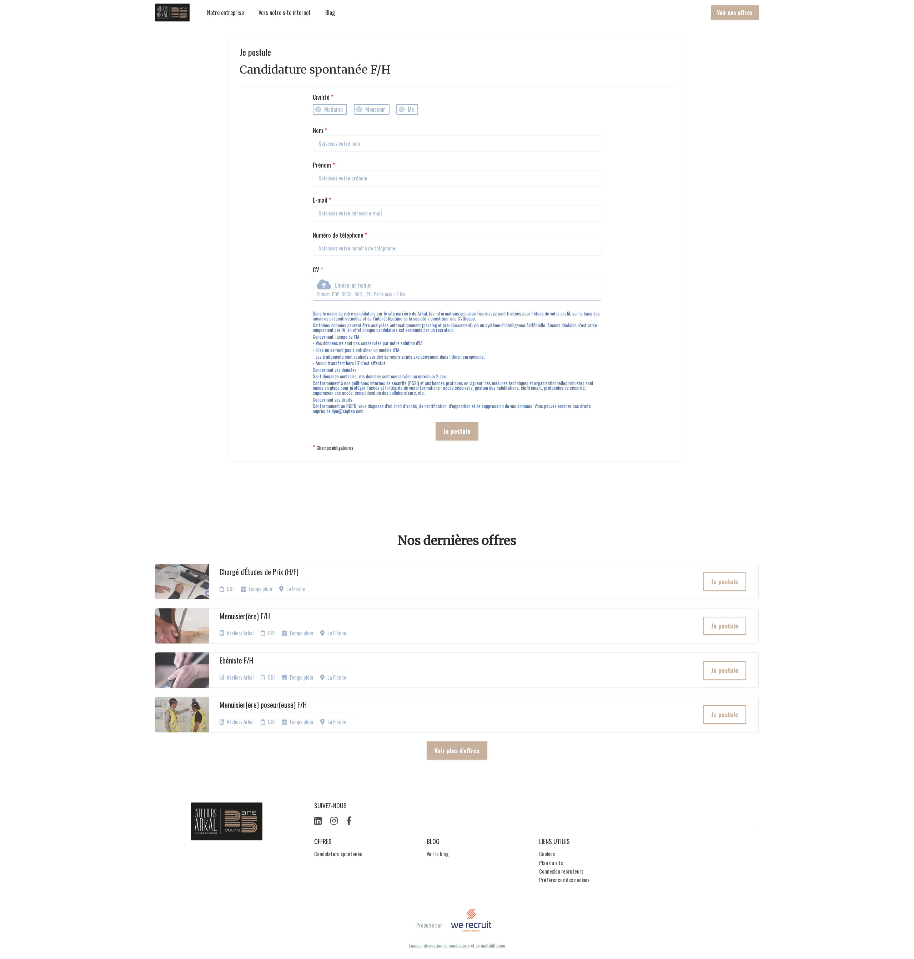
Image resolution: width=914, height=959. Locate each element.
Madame (333, 109)
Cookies (547, 854)
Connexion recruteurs (561, 871)
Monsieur (375, 109)
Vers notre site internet (284, 12)
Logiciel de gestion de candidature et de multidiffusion (457, 946)
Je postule (457, 431)
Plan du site (551, 862)
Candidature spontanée (338, 854)
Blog (330, 12)
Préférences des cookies (564, 880)
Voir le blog (438, 854)
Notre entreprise (225, 12)
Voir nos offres (735, 12)
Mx (411, 109)
